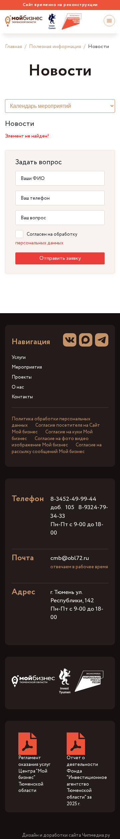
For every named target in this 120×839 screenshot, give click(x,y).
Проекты (22, 377)
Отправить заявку (60, 258)
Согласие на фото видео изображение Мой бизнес (50, 442)
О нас (18, 387)
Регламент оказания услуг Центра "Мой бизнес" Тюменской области (34, 774)
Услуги (19, 358)
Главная (13, 46)
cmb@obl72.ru (69, 558)
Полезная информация (55, 46)
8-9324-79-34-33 (79, 511)
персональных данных (39, 243)
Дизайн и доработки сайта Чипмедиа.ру (66, 835)
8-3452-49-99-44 (73, 499)
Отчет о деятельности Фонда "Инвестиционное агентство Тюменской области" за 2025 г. (87, 781)
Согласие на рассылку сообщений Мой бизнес (57, 448)
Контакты (22, 397)
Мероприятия (27, 367)
